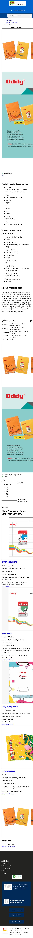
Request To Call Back (8, 847)
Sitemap (5, 873)
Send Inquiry (18, 910)
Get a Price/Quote (7, 586)
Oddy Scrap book (8, 771)
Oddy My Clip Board (10, 707)
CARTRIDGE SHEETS (9, 562)
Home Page (6, 863)
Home (8, 19)
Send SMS (18, 915)
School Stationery (11, 23)
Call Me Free (17, 921)
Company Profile (7, 866)
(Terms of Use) (18, 930)
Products (9, 21)
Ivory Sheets (7, 633)
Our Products (6, 868)
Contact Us (6, 871)
